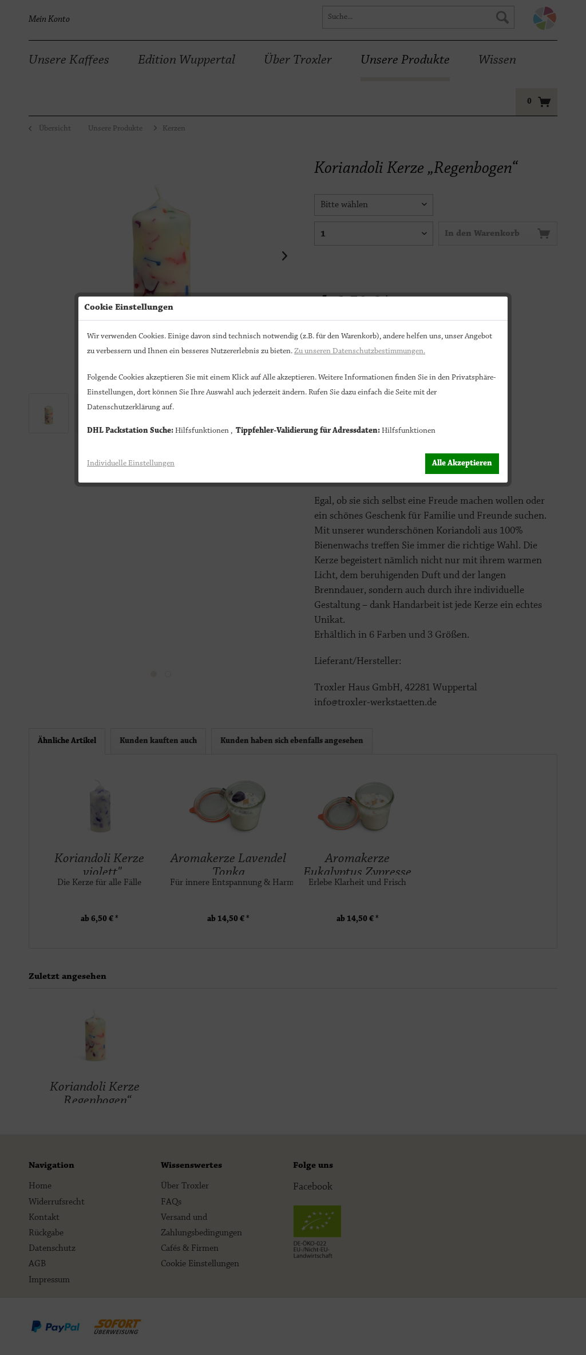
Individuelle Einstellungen (131, 464)
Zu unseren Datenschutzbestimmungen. (359, 351)
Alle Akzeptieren (462, 464)
